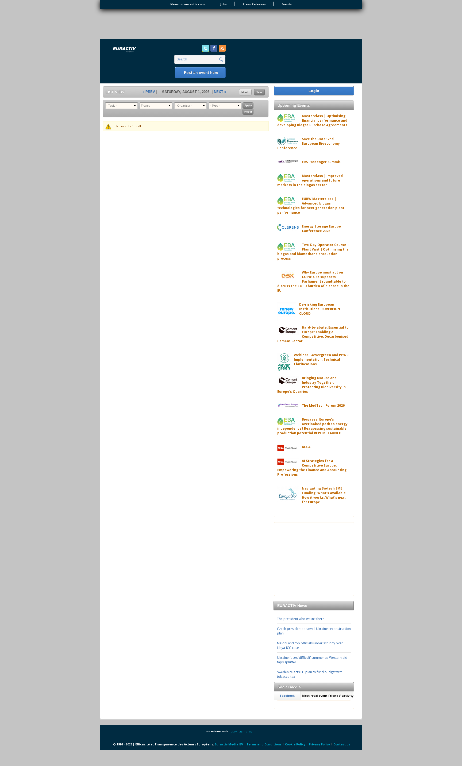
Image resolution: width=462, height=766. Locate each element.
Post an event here (201, 72)
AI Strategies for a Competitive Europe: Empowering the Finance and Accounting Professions (311, 468)
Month (245, 92)
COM (233, 732)
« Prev (149, 92)
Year (259, 92)
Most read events (314, 696)
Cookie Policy (295, 744)
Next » (220, 92)
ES (250, 732)
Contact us (341, 744)
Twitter (205, 48)
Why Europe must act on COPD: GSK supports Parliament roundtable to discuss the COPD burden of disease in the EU (313, 281)
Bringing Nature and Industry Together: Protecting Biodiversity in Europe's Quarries (311, 385)
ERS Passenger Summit (321, 162)
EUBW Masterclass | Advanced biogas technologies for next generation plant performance (310, 206)
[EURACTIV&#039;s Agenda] (138, 50)
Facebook (213, 48)
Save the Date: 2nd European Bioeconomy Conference (308, 143)
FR (245, 732)
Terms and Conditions (264, 744)
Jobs (223, 4)
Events (287, 4)
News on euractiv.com (187, 4)
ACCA (306, 447)
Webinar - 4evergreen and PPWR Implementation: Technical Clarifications (321, 359)
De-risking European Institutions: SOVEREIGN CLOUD (319, 309)
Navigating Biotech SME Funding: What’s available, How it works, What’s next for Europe (324, 495)
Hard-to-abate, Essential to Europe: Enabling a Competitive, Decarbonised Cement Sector (313, 334)
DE (240, 732)
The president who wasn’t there (300, 619)
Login (314, 90)
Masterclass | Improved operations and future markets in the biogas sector (310, 180)
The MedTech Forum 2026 (323, 405)
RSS (222, 48)
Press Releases (254, 4)
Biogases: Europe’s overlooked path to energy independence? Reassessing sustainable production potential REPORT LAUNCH (312, 426)
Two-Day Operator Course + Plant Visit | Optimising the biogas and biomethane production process (313, 251)
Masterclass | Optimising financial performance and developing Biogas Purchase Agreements (312, 120)
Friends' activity (340, 696)
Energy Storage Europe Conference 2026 (321, 228)
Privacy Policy (319, 744)
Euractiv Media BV (229, 744)
